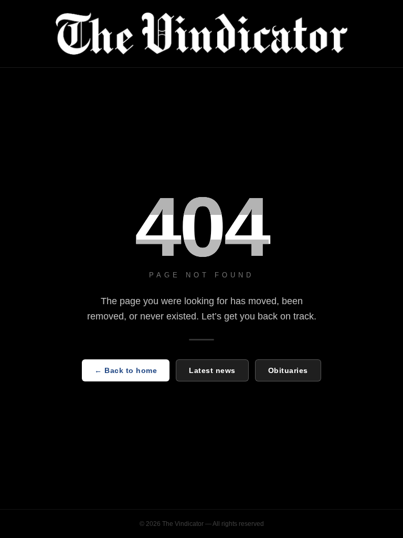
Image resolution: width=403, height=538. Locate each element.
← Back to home (125, 370)
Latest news (212, 370)
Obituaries (288, 370)
